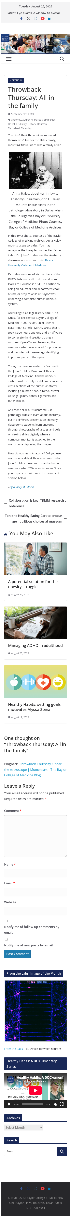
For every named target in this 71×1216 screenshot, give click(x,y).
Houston (42, 124)
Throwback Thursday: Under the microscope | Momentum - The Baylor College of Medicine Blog (35, 769)
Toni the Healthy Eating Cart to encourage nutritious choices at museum (33, 519)
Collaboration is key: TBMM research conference (37, 503)
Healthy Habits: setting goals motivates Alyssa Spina (34, 707)
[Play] (9, 1104)
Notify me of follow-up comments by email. (31, 930)
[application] (35, 1090)
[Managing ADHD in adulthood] (35, 609)
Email (9, 883)
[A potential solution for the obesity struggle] (35, 545)
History (32, 124)
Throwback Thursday (20, 128)
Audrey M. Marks (31, 119)
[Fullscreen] (62, 1104)
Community (48, 119)
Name (10, 864)
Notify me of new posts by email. (28, 945)
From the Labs (13, 1049)
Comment (12, 811)
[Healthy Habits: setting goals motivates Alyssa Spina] (35, 668)
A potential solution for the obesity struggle (33, 584)
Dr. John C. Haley (17, 124)
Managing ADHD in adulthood (35, 645)
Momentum (16, 80)
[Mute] (55, 1104)
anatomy (16, 119)
